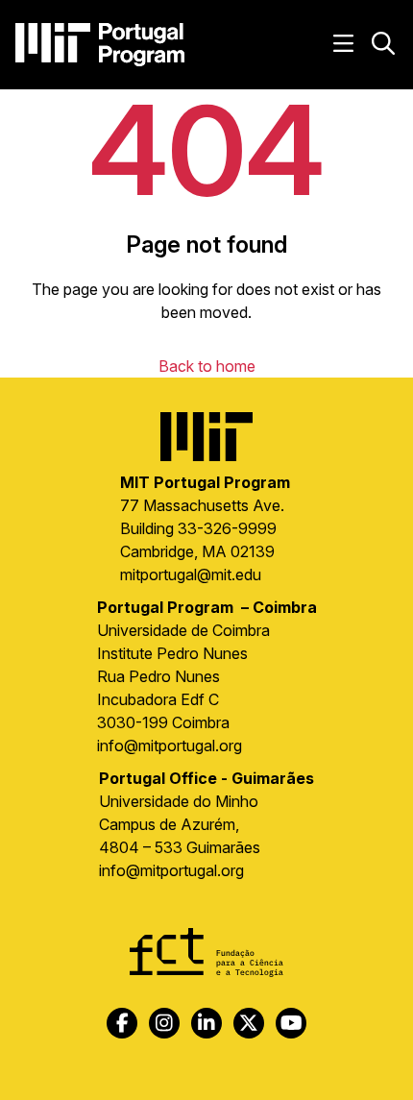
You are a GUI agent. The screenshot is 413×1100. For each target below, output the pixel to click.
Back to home (206, 366)
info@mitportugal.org (169, 745)
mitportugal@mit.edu (190, 574)
